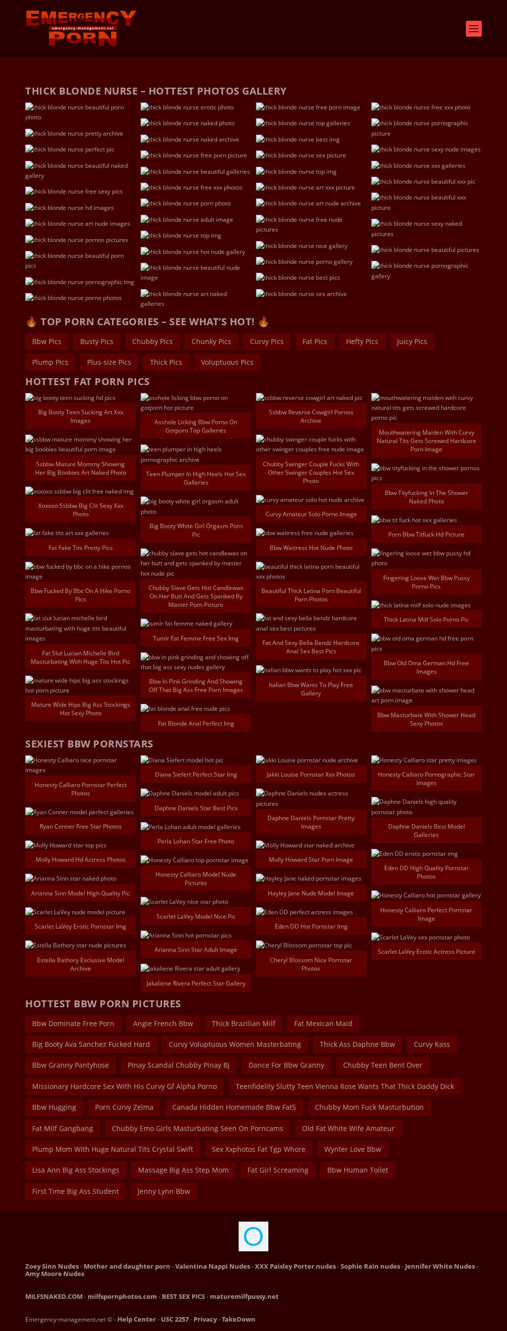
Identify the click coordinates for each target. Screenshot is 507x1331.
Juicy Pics (412, 341)
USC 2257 (175, 1319)
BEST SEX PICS (183, 1296)
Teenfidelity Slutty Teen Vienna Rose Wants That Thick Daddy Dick (345, 1086)
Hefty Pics (362, 341)
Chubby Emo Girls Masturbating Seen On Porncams (197, 1128)
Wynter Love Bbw (352, 1149)
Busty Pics (96, 341)
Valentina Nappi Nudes (212, 1266)
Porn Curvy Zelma (124, 1107)
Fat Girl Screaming (278, 1170)
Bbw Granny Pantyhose (70, 1065)
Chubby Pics (152, 341)
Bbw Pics (46, 341)
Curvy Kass (432, 1044)
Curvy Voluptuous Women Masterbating (235, 1044)
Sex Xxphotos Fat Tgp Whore (258, 1149)
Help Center (136, 1319)
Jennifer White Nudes (440, 1266)
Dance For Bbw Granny (286, 1065)
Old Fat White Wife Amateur (348, 1128)
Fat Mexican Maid (323, 1023)
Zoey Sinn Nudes (52, 1266)
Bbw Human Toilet (357, 1170)
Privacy (205, 1319)
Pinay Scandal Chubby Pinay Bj (179, 1065)
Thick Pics (166, 362)
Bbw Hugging (54, 1107)
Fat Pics (315, 341)
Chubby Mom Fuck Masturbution (369, 1107)
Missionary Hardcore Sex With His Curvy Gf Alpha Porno (124, 1086)
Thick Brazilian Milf (243, 1023)
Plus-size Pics (109, 362)
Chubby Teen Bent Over (382, 1065)
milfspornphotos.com (122, 1296)
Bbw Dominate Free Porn (73, 1023)
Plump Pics (50, 362)
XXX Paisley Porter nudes (295, 1266)
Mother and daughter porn (127, 1266)
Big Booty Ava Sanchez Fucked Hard (91, 1044)
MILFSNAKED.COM (54, 1296)
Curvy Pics (267, 341)
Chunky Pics (211, 341)
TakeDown (238, 1319)
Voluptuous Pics (227, 362)
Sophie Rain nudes (370, 1266)
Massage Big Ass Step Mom (183, 1170)
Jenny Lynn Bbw (164, 1191)
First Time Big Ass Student (75, 1191)
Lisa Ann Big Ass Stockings (75, 1170)
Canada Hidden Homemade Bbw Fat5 (234, 1107)
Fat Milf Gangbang (62, 1128)
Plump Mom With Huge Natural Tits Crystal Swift (112, 1149)
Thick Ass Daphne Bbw (357, 1044)
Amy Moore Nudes (54, 1273)
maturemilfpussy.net (244, 1296)
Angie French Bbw (163, 1023)
